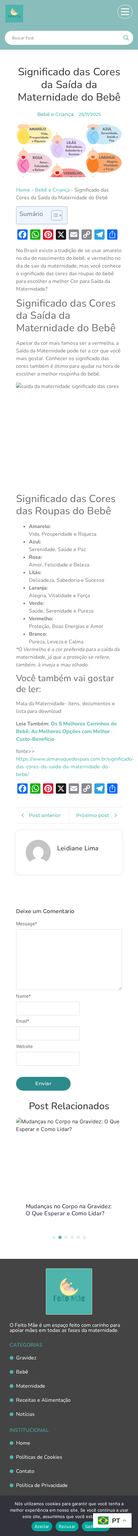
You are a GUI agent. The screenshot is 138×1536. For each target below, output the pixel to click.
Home (23, 190)
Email (22, 1021)
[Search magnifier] (126, 37)
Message (26, 923)
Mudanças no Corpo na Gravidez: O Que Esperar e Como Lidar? (69, 1209)
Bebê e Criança (52, 190)
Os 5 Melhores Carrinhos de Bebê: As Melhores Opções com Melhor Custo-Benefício (66, 731)
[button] (54, 1237)
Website (24, 1046)
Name (23, 996)
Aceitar (42, 1526)
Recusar (67, 1526)
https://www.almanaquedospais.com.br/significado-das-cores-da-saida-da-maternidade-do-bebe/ (75, 767)
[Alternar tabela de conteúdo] (53, 215)
